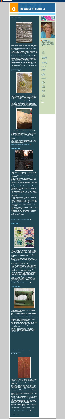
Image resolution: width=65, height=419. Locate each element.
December (44, 56)
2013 (42, 90)
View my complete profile (44, 46)
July (43, 70)
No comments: (27, 144)
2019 (42, 82)
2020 (42, 81)
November (44, 57)
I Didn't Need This (15, 286)
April (43, 74)
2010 (42, 94)
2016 (42, 86)
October (43, 66)
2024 (42, 52)
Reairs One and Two (16, 70)
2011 (42, 92)
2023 (42, 53)
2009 (42, 95)
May (43, 73)
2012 (42, 91)
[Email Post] (30, 144)
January (43, 78)
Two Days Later (15, 19)
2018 (42, 83)
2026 (42, 49)
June (43, 71)
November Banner (15, 353)
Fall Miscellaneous (15, 148)
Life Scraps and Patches (32, 9)
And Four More (14, 223)
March (43, 75)
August (43, 69)
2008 (42, 96)
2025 (42, 51)
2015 (42, 87)
